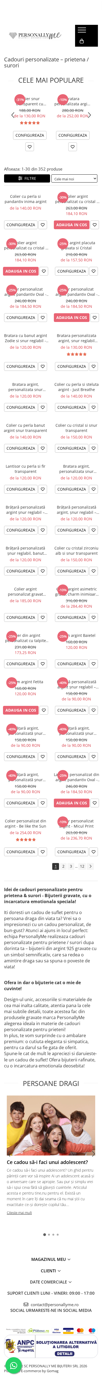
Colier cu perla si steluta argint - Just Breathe (76, 387)
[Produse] (82, 32)
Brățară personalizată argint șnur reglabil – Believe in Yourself (25, 510)
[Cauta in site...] (81, 52)
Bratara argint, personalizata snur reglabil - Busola (76, 469)
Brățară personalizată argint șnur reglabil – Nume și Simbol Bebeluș (76, 684)
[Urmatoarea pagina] (90, 866)
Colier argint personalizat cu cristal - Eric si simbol (25, 245)
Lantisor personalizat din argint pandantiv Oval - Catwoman (76, 777)
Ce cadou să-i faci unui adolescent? (47, 1162)
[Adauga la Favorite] (29, 146)
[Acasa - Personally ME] (35, 35)
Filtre (29, 178)
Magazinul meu (49, 1259)
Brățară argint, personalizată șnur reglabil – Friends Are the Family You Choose (25, 731)
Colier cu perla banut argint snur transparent (25, 428)
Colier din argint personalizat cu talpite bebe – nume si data (25, 638)
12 (82, 866)
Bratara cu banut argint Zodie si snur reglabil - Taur (25, 338)
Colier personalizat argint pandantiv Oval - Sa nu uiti (76, 291)
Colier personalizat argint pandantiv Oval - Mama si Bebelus (25, 291)
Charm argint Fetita (25, 681)
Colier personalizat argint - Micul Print (76, 823)
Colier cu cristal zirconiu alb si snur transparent (76, 550)
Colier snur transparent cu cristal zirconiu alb (30, 101)
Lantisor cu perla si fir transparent (25, 469)
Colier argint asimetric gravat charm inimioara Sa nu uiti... (76, 591)
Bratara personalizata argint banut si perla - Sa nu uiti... (72, 101)
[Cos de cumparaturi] (82, 41)
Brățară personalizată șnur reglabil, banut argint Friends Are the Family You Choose (25, 550)
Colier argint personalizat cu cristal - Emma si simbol (76, 199)
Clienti (49, 1270)
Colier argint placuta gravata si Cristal (76, 245)
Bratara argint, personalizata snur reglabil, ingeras (25, 387)
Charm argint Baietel (76, 635)
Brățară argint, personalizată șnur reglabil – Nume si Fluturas (76, 731)
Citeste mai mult (19, 1212)
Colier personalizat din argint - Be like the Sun (25, 823)
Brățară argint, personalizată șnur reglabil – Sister (25, 777)
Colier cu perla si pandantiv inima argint (26, 199)
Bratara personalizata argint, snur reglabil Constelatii (76, 338)
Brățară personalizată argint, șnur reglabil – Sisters (76, 510)
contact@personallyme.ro (54, 1304)
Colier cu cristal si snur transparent (76, 428)
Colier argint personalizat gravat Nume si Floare (25, 591)
